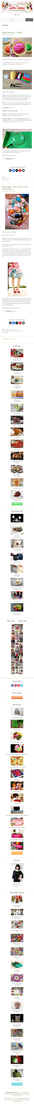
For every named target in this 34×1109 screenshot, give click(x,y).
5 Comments (6, 332)
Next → (13, 339)
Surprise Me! (17, 853)
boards (22, 300)
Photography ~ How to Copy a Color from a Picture (15, 188)
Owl (11, 1098)
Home (14, 1099)
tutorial (8, 178)
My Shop (18, 1095)
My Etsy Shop (17, 697)
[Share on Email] (23, 171)
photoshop (16, 329)
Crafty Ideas (10, 1094)
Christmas (15, 1098)
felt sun (5, 178)
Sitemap (24, 1094)
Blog (19, 1092)
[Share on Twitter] (16, 171)
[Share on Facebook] (13, 171)
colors (5, 330)
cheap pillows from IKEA (22, 118)
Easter (17, 1099)
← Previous (4, 339)
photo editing (6, 329)
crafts (5, 177)
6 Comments (6, 179)
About (21, 1092)
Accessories (10, 1099)
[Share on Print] (10, 171)
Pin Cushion (26, 1099)
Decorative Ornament (22, 1098)
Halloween (21, 1099)
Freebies (19, 1101)
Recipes (20, 1094)
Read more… (9, 158)
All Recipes (17, 504)
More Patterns (17, 1084)
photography (11, 329)
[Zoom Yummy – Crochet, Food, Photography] (17, 7)
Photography (16, 1094)
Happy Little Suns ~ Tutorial (12, 32)
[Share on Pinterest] (20, 171)
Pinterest (4, 238)
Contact (25, 1092)
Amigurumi (15, 1101)
